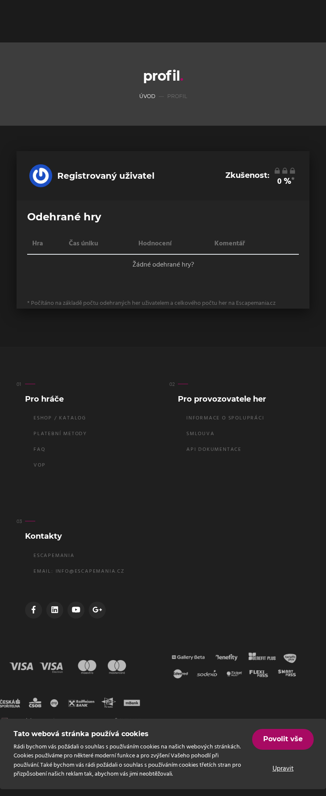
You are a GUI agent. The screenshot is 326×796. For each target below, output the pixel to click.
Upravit (283, 768)
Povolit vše (283, 739)
